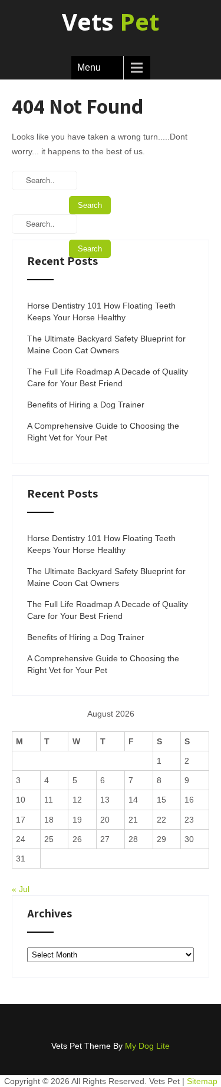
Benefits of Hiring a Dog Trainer (85, 404)
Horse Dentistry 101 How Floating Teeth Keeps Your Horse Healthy (101, 311)
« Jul (20, 889)
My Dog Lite (147, 1045)
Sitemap (202, 1081)
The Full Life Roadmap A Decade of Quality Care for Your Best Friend (107, 377)
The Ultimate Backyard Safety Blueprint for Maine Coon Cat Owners (106, 344)
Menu (89, 67)
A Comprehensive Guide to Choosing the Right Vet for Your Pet (103, 431)
